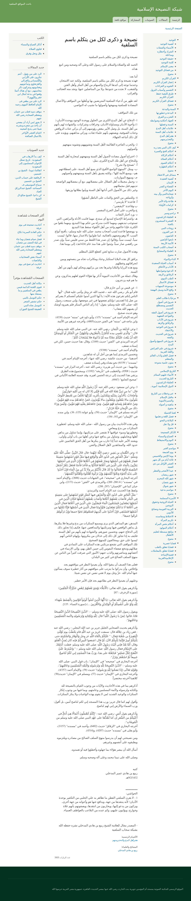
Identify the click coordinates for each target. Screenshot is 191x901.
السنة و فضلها (166, 124)
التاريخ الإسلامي (168, 371)
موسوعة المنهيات (164, 286)
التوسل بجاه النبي (33, 305)
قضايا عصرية (169, 543)
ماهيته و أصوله (166, 404)
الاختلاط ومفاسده (164, 516)
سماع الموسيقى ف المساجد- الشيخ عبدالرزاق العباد (28, 188)
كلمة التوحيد (167, 62)
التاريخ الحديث (166, 378)
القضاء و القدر (166, 186)
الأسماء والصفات (164, 47)
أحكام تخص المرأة (164, 524)
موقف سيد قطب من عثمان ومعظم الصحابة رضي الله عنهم (28, 115)
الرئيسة (176, 20)
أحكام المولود (166, 527)
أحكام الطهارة (166, 166)
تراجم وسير (170, 213)
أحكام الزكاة (167, 155)
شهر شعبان (167, 482)
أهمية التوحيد (166, 43)
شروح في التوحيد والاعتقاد (164, 328)
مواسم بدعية (166, 489)
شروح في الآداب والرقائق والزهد (165, 321)
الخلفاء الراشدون (164, 217)
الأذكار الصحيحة (168, 432)
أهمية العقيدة (166, 178)
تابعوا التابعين (166, 239)
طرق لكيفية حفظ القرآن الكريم (164, 95)
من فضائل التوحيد (164, 70)
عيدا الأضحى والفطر (163, 470)
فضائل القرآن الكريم (163, 101)
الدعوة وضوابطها (164, 270)
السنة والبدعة (169, 109)
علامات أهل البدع (164, 128)
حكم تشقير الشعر (33, 301)
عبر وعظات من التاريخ (162, 393)
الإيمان (170, 182)
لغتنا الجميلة (170, 412)
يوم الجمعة (167, 452)
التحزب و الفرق (165, 116)
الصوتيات (149, 20)
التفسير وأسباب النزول (162, 89)
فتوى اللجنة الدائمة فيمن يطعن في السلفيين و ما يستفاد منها (29, 290)
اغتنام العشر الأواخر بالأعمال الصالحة (32, 134)
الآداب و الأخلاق (165, 266)
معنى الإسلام (167, 66)
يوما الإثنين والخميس (163, 456)
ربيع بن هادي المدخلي (127, 850)
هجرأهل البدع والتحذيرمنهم (166, 137)
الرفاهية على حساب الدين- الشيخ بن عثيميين (28, 179)
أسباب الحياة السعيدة (162, 263)
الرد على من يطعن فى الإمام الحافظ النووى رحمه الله (28, 104)
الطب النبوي (167, 278)
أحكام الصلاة (167, 158)
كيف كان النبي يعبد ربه (165, 147)
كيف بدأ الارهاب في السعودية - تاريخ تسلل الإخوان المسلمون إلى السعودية (30, 161)
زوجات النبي (167, 228)
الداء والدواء (170, 259)
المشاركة (135, 20)
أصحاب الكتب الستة (163, 247)
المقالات (163, 20)
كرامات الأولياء (166, 204)
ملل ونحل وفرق (34, 53)
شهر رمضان (167, 474)
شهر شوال (168, 486)
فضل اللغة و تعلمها (164, 416)
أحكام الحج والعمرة (163, 151)
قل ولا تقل (168, 424)
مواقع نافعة (120, 20)
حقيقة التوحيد (166, 58)
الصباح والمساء (165, 436)
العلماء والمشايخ (165, 251)
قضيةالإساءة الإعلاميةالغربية (165, 556)
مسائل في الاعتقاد (166, 174)
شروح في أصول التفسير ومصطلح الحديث (164, 305)
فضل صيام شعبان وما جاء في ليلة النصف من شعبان (29, 241)
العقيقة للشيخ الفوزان (30, 309)
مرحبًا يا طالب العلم (166, 298)
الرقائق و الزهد (165, 274)
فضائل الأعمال (166, 282)
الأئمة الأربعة (167, 243)
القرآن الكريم (169, 78)
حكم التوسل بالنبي (32, 297)
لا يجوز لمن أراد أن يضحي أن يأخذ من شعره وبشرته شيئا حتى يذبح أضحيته (29, 126)
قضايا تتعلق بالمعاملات (162, 550)
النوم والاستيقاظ (165, 440)
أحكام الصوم (167, 162)
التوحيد (172, 40)
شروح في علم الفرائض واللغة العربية (161, 350)
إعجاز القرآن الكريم (163, 82)
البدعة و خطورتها (164, 112)
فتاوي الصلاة (35, 49)
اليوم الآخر (168, 190)
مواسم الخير (169, 448)
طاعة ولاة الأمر (166, 201)
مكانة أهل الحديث (33, 283)
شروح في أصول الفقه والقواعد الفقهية (162, 314)
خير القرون (167, 231)
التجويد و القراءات (164, 86)
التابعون (169, 235)
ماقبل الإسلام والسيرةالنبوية (166, 399)
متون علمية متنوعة (163, 362)
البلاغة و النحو (166, 420)
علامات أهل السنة (164, 132)
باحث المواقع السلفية (20, 3)
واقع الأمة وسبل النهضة (161, 289)
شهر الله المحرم (165, 478)
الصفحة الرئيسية (173, 28)
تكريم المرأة (167, 520)
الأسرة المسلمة (168, 498)
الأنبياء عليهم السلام (163, 374)
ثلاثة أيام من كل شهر (163, 459)
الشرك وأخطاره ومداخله (165, 53)
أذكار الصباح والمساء (31, 44)
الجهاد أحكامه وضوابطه (161, 120)
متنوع (170, 74)
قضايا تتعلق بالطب (164, 547)
